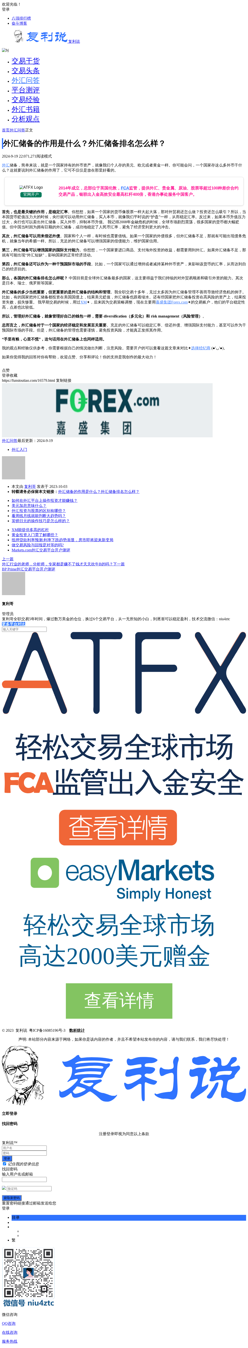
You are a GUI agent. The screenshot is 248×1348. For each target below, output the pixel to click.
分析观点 (26, 119)
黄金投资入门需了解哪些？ (35, 535)
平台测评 (26, 90)
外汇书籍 (26, 109)
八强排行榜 (21, 18)
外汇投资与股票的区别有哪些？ (39, 511)
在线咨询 (9, 1332)
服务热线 (9, 1341)
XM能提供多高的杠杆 (30, 530)
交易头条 (26, 70)
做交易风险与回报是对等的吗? (38, 545)
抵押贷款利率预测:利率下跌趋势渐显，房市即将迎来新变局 (62, 540)
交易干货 (26, 61)
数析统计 (77, 1030)
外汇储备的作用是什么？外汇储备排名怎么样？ (99, 492)
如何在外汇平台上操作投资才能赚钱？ (45, 500)
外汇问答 (26, 80)
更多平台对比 (13, 624)
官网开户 (31, 194)
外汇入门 (19, 449)
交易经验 (26, 99)
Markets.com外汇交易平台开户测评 (41, 550)
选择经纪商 (200, 348)
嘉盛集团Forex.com (172, 302)
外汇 (6, 165)
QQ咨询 (9, 1323)
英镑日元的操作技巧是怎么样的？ (41, 521)
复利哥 (30, 486)
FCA (125, 188)
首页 (6, 130)
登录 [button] (6, 9)
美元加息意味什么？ (29, 506)
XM (83, 302)
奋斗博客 (19, 23)
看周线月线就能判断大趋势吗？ (39, 516)
